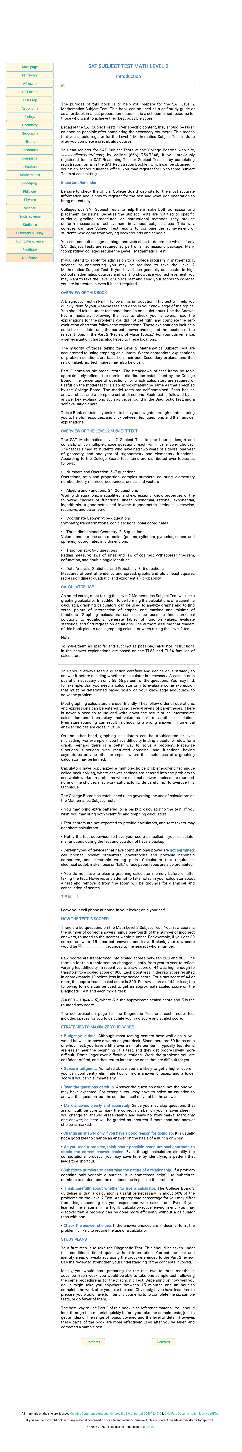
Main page (30, 67)
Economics (30, 150)
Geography (30, 133)
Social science (30, 216)
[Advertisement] (121, 32)
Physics (30, 200)
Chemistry (30, 125)
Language (29, 158)
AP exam (30, 83)
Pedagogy (29, 183)
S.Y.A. (150, 1427)
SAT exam (30, 92)
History (30, 142)
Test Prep (30, 100)
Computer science (30, 241)
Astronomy (30, 108)
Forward (163, 1342)
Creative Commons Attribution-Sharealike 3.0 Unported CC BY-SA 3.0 (115, 1413)
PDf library (30, 75)
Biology (29, 117)
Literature (29, 167)
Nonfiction (30, 258)
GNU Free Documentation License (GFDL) (192, 1413)
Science (30, 208)
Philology (30, 191)
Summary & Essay (29, 233)
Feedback (29, 250)
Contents (93, 1342)
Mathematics (30, 175)
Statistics (30, 225)
